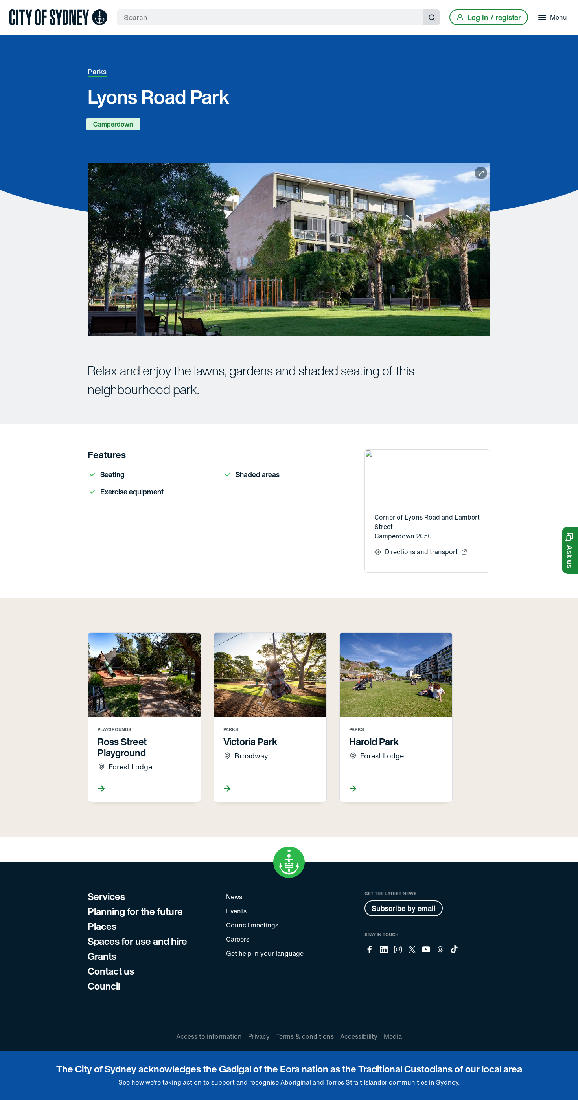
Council (104, 986)
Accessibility (358, 1036)
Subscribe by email (404, 908)
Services (106, 896)
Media (393, 1036)
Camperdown (113, 124)
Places (102, 926)
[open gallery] (289, 249)
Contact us (111, 971)
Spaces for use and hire (137, 941)
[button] (570, 550)
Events (236, 911)
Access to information (209, 1036)
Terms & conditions (305, 1036)
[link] (58, 17)
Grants (102, 956)
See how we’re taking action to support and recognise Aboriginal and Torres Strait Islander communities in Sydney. (289, 1082)
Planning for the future (135, 911)
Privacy (259, 1036)
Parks (97, 71)
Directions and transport (421, 551)
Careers (237, 939)
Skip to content (20, 7)
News (234, 897)
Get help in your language (265, 953)
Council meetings (252, 925)
